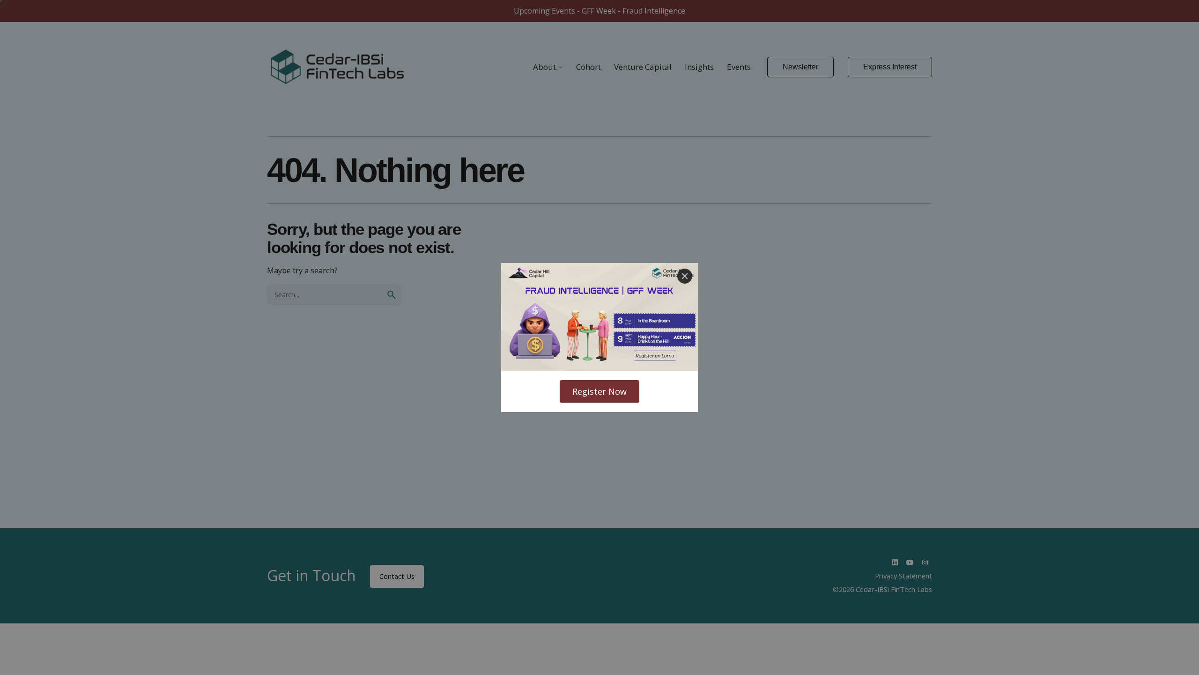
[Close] (684, 276)
